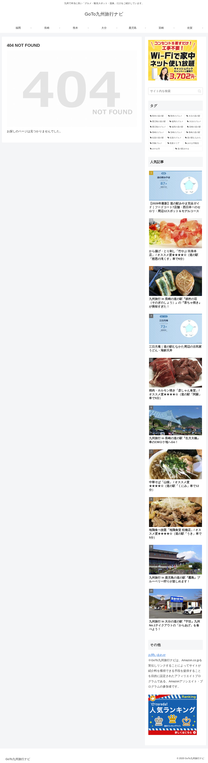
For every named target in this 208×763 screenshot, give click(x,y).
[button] (199, 91)
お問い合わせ (157, 655)
